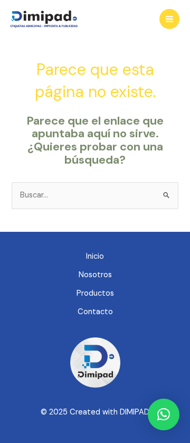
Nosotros (95, 275)
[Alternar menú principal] (169, 19)
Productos (95, 293)
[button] (163, 414)
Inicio (95, 256)
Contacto (95, 312)
